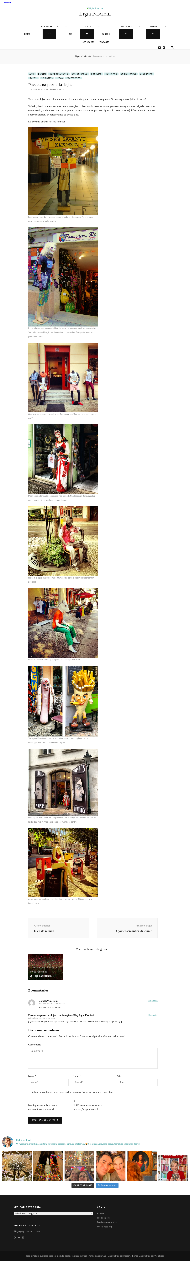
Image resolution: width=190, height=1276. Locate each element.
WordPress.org (104, 1227)
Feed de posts (103, 1218)
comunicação (80, 74)
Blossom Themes (130, 1256)
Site (119, 1076)
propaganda (73, 78)
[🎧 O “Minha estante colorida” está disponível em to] (173, 1166)
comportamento (59, 74)
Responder (153, 1001)
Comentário (34, 1045)
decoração (146, 74)
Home (27, 34)
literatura (52, 967)
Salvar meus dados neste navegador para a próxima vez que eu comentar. (72, 1092)
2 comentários (58, 90)
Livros (87, 26)
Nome (32, 1076)
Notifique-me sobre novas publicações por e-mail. (87, 1107)
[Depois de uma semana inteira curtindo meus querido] (142, 1166)
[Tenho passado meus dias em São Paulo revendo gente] (48, 1166)
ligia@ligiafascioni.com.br (28, 1231)
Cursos (106, 34)
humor (33, 78)
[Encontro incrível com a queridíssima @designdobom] (79, 1166)
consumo (96, 74)
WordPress (159, 1256)
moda (60, 78)
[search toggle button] (172, 47)
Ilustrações (87, 42)
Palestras (126, 26)
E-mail (77, 1076)
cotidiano (111, 74)
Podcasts (103, 42)
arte (32, 74)
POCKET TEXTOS (49, 26)
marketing (47, 78)
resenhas (42, 972)
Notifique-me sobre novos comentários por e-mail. (42, 1107)
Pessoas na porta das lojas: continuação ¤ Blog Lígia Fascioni (61, 1015)
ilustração (40, 967)
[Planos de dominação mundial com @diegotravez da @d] (110, 1166)
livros (33, 972)
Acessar (101, 1213)
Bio (70, 34)
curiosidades (128, 74)
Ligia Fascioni (95, 14)
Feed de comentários (107, 1222)
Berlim (153, 26)
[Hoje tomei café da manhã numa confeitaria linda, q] (17, 1166)
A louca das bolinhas (41, 975)
